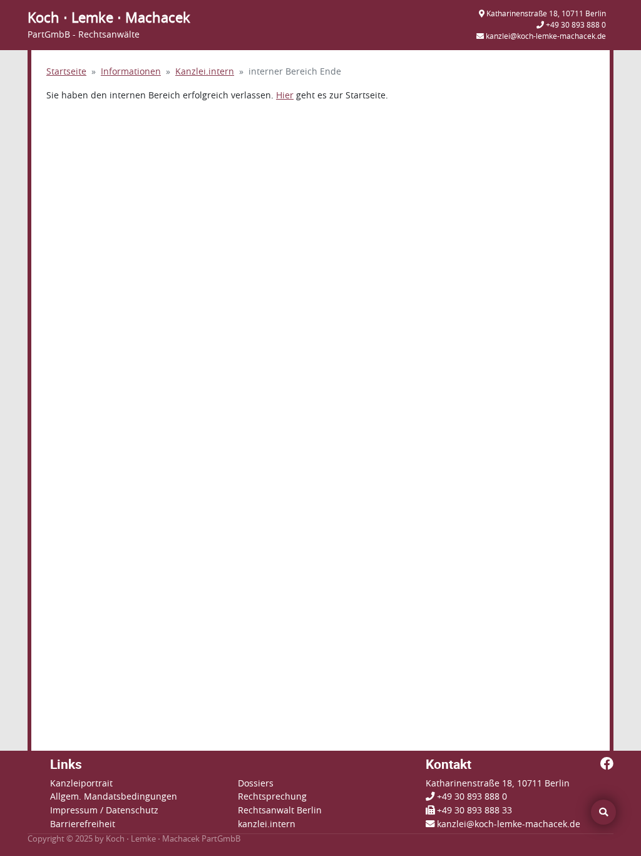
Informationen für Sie (382, 62)
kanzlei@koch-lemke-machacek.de (508, 824)
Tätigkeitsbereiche (229, 62)
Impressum (74, 810)
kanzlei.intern (266, 824)
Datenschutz (132, 810)
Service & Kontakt (534, 62)
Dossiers (256, 783)
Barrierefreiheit (82, 824)
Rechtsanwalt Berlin (280, 810)
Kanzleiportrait (81, 783)
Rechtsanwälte (91, 62)
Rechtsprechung (272, 796)
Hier (285, 95)
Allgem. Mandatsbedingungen (113, 796)
